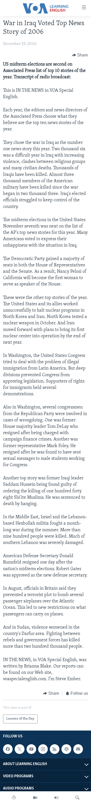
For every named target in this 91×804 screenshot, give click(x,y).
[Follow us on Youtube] (31, 749)
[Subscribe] (78, 749)
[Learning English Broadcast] (56, 797)
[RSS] (54, 749)
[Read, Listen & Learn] (14, 797)
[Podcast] (66, 749)
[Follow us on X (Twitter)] (19, 749)
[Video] (35, 797)
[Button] (80, 55)
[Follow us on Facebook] (8, 749)
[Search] (77, 797)
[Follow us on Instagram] (43, 749)
